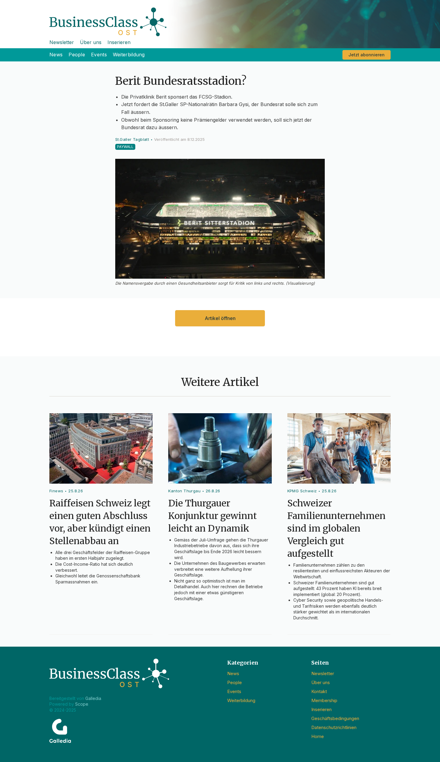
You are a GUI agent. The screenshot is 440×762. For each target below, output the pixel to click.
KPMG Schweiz (302, 490)
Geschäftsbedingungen (335, 718)
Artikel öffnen (220, 318)
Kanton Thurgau (184, 490)
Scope (81, 704)
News (56, 55)
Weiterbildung (129, 55)
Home (317, 736)
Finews (56, 490)
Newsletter (61, 42)
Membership (324, 700)
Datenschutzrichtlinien (333, 727)
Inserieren (119, 42)
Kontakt (319, 691)
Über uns (90, 42)
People (77, 55)
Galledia (93, 698)
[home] (220, 18)
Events (99, 55)
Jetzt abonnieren (366, 54)
